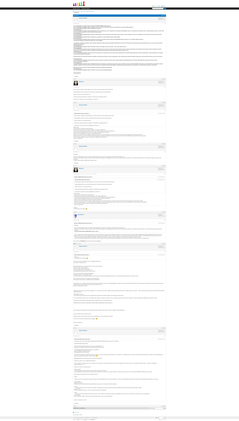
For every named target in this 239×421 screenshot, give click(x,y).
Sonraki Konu (82, 408)
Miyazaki (81, 81)
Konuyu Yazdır (76, 412)
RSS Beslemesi (94, 417)
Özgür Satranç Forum (76, 11)
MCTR (78, 419)
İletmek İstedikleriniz (89, 11)
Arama (159, 6)
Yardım (164, 6)
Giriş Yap (84, 8)
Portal (154, 6)
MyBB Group (93, 419)
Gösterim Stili (163, 15)
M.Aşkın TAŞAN (83, 18)
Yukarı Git (86, 417)
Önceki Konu (76, 408)
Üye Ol (88, 8)
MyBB (86, 419)
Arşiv (90, 417)
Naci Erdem (80, 214)
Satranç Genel (83, 11)
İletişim (75, 417)
